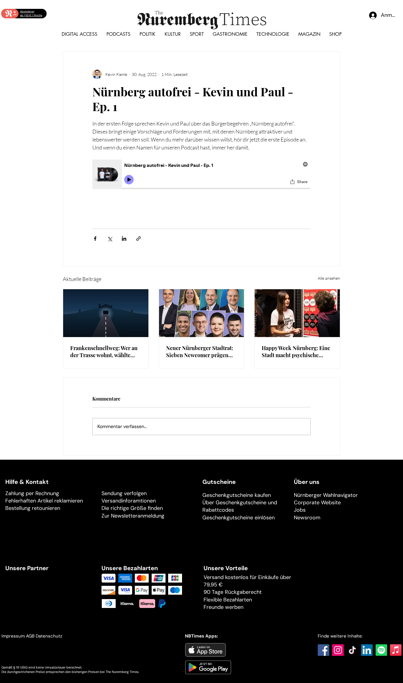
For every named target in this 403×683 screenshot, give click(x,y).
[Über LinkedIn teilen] (124, 238)
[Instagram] (338, 650)
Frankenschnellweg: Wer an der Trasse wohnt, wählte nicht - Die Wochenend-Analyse (103, 351)
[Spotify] (381, 650)
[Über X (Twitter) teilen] (109, 238)
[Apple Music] (396, 650)
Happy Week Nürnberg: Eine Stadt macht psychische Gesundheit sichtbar (296, 351)
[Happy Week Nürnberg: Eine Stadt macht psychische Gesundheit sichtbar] (297, 313)
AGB (30, 636)
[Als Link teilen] (138, 238)
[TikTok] (352, 650)
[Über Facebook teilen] (95, 238)
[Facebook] (323, 650)
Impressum (13, 636)
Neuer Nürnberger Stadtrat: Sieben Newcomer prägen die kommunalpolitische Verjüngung (199, 351)
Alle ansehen (329, 278)
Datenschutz (49, 636)
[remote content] (201, 175)
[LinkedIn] (367, 650)
